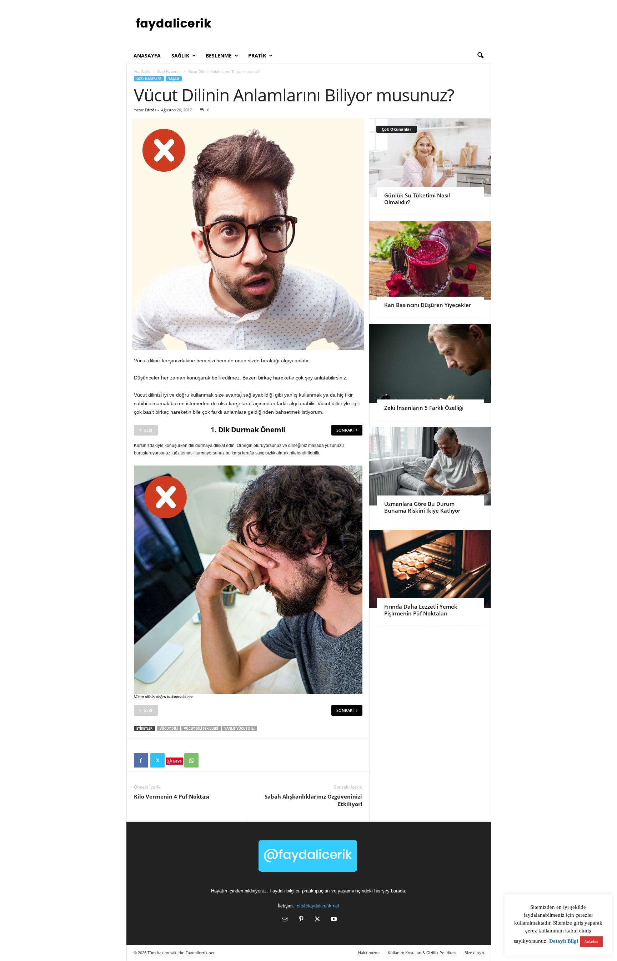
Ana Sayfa (142, 71)
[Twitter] (157, 760)
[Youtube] (333, 919)
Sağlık (180, 55)
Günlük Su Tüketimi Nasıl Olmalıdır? (417, 199)
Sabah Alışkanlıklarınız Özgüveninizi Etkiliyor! (313, 800)
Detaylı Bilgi (563, 941)
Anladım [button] (591, 941)
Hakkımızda (369, 952)
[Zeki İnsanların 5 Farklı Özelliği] (430, 363)
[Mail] (284, 919)
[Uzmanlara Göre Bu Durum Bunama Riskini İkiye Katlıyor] (430, 466)
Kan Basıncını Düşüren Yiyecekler (427, 304)
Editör (150, 109)
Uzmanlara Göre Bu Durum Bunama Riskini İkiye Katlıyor (422, 507)
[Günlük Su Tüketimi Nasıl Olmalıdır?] (430, 158)
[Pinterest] (301, 919)
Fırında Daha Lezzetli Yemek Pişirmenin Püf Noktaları (420, 610)
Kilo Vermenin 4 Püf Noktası (172, 796)
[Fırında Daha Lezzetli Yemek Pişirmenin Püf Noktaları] (430, 569)
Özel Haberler (169, 71)
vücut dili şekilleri (201, 728)
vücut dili (169, 728)
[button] (480, 56)
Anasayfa (147, 55)
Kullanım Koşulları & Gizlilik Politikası (422, 952)
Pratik (257, 55)
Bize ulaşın (474, 952)
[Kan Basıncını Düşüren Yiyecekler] (430, 260)
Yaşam (173, 78)
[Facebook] (141, 760)
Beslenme (219, 55)
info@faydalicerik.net (317, 906)
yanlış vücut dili (239, 728)
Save (177, 761)
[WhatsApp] (191, 760)
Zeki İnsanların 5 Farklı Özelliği (423, 407)
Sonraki (344, 430)
